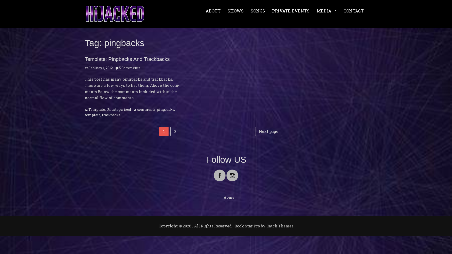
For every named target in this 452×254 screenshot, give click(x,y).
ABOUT (213, 11)
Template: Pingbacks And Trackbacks (127, 59)
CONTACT (353, 11)
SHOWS (236, 11)
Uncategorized (118, 109)
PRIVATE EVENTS (291, 11)
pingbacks (165, 109)
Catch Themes (279, 225)
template (93, 115)
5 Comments (129, 68)
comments (146, 109)
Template (97, 109)
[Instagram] (232, 172)
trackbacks (111, 115)
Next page (268, 131)
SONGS (258, 11)
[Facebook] (220, 172)
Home (228, 197)
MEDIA (324, 11)
